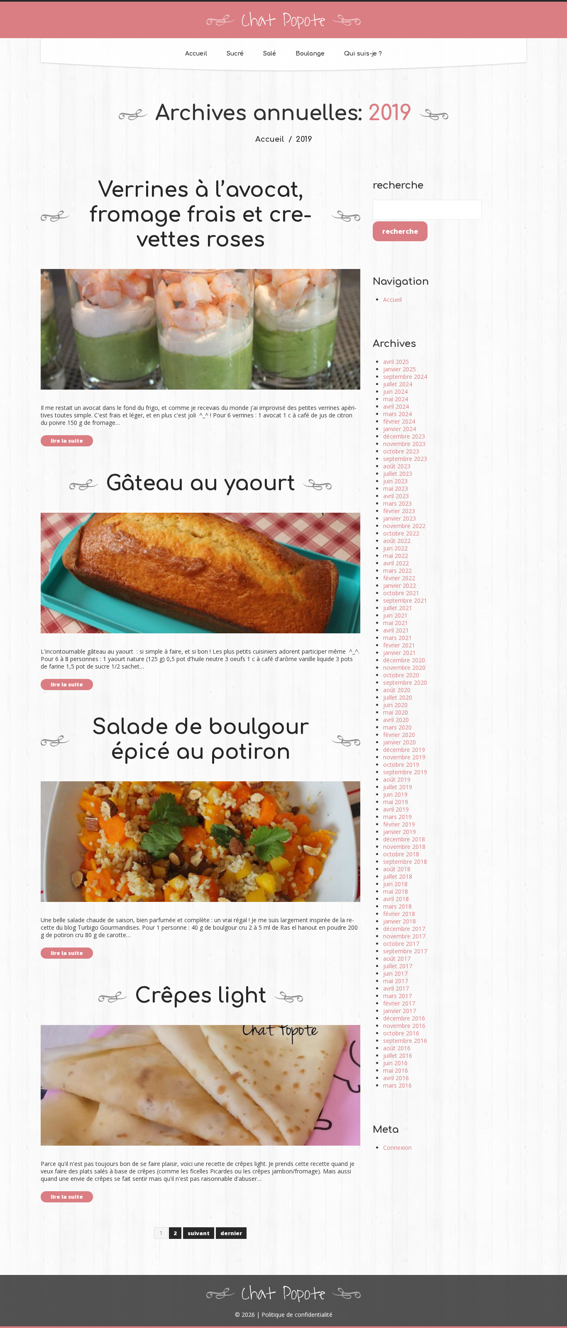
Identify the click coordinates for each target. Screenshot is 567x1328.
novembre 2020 (404, 667)
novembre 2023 (404, 444)
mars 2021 (397, 638)
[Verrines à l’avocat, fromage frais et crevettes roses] (200, 329)
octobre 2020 (401, 675)
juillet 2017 (397, 966)
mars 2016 (397, 1085)
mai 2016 (395, 1070)
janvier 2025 (399, 369)
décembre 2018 (404, 839)
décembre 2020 (404, 660)
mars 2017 (397, 996)
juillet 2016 (397, 1055)
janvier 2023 (399, 518)
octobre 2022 (401, 533)
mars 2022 (397, 570)
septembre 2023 (405, 459)
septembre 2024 (405, 376)
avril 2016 (396, 1078)
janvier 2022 (399, 585)
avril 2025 (396, 362)
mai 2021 (395, 623)
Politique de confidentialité (297, 1314)
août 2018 (397, 869)
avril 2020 (396, 720)
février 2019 (399, 824)
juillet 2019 (397, 787)
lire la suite (67, 440)
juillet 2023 (397, 473)
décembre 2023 (404, 436)
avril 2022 (396, 563)
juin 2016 (395, 1063)
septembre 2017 (405, 951)
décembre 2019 (404, 750)
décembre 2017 (404, 929)
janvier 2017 (399, 1011)
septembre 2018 (405, 861)
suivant (199, 1233)
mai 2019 (395, 802)
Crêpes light (200, 996)
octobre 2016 (401, 1033)
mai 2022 (395, 556)
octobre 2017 (401, 944)
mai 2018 (395, 891)
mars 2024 (397, 414)
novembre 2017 (404, 936)
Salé (269, 54)
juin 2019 (395, 794)
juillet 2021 (397, 608)
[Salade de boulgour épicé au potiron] (200, 841)
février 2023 (399, 511)
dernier (231, 1233)
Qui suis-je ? (363, 54)
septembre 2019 (405, 772)
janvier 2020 (399, 742)
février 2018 (399, 914)
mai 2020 (395, 712)
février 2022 (399, 578)
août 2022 (397, 541)
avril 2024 (396, 406)
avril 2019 (396, 809)
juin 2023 (395, 481)
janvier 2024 (399, 429)
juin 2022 (395, 548)
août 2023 (397, 466)
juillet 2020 (397, 697)
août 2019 (397, 779)
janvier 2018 (399, 921)
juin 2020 (395, 705)
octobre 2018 (401, 854)
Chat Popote (283, 20)
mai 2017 (395, 981)
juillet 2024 (397, 384)
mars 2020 (397, 727)
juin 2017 (395, 973)
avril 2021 (396, 630)
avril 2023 (396, 496)
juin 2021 (395, 615)
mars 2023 (397, 503)
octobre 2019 (401, 764)
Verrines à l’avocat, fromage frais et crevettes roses (201, 215)
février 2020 (399, 735)
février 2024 (399, 421)
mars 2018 (397, 906)
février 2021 (399, 645)
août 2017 (397, 958)
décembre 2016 (404, 1018)
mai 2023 (395, 488)
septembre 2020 (405, 682)
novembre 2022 (404, 526)
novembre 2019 (404, 757)
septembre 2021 (405, 600)
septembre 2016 (405, 1040)
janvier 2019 (399, 832)
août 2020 (397, 690)
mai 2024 (395, 399)
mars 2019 (397, 817)
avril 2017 (396, 988)
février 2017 (399, 1003)
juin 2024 (395, 391)
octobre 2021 (401, 593)
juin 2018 (395, 884)
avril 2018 (396, 899)
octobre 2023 (401, 451)
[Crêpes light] (200, 1085)
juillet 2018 (397, 876)
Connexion (397, 1147)
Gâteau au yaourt (200, 483)
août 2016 (397, 1048)
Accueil (196, 54)
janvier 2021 (399, 653)
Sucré (235, 54)
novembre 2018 (404, 847)
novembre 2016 (404, 1026)
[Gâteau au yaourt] (200, 573)
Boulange (310, 54)
